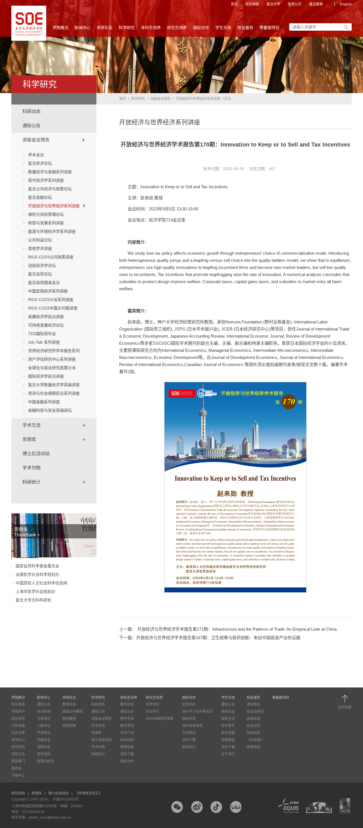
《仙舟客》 (255, 740)
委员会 (16, 768)
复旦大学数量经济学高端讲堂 (54, 384)
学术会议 (36, 154)
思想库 (29, 439)
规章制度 (127, 747)
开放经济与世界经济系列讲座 (54, 206)
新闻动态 (228, 712)
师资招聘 (69, 726)
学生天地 (223, 27)
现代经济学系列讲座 (46, 180)
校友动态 (253, 726)
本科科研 (127, 740)
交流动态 (189, 704)
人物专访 (43, 726)
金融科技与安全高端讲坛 (50, 410)
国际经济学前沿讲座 (46, 376)
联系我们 (189, 747)
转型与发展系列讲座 (46, 223)
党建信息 (43, 740)
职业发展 (228, 733)
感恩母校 (253, 747)
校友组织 (253, 733)
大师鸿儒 (18, 726)
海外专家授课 (192, 726)
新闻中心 (82, 27)
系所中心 (18, 740)
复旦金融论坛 (40, 197)
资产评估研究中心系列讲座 (52, 359)
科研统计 (31, 482)
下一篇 (209, 637)
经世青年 (228, 726)
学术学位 (152, 704)
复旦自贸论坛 (40, 274)
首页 (234, 4)
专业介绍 (127, 733)
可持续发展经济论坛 (46, 325)
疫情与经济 (45, 761)
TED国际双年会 (42, 333)
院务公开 (294, 4)
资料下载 (127, 754)
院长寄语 (18, 704)
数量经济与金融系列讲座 (50, 172)
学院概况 (60, 27)
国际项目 (189, 719)
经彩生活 (228, 719)
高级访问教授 (72, 712)
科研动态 (31, 111)
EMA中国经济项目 (160, 719)
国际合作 (201, 27)
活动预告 (253, 704)
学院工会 (18, 754)
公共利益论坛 (40, 240)
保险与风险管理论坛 (46, 214)
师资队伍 (105, 27)
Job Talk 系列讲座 (44, 342)
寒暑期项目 (269, 27)
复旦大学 (273, 4)
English (346, 4)
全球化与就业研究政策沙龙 (52, 367)
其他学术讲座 (40, 248)
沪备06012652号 (66, 799)
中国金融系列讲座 (44, 402)
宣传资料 (43, 754)
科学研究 (127, 27)
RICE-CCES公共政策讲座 (50, 257)
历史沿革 (18, 733)
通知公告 (31, 125)
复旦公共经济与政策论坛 (50, 189)
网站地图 (252, 4)
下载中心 (18, 775)
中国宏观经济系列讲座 (48, 291)
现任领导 (18, 719)
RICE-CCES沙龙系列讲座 (50, 299)
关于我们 (228, 754)
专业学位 (152, 712)
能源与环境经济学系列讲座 (52, 231)
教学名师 (127, 719)
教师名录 (69, 704)
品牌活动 (253, 719)
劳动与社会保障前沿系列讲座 (54, 393)
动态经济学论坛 (42, 265)
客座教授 (69, 719)
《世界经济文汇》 (88, 793)
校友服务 (245, 27)
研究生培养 (177, 27)
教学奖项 (127, 726)
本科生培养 (151, 27)
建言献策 (316, 4)
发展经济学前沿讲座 (46, 316)
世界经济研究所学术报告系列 (54, 350)
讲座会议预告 (36, 139)
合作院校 (189, 733)
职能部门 (18, 761)
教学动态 (127, 704)
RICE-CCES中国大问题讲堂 (52, 308)
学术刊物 (31, 467)
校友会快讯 (255, 712)
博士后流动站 (36, 453)
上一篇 (228, 629)
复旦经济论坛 (40, 163)
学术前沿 (43, 733)
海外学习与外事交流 (197, 712)
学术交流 (31, 425)
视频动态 (43, 747)
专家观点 (43, 719)
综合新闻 (43, 712)
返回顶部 (344, 707)
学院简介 (18, 712)
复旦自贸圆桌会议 (44, 282)
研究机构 (18, 747)
